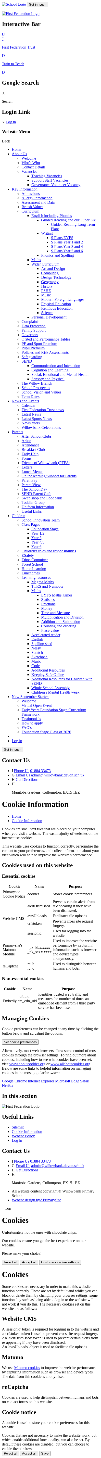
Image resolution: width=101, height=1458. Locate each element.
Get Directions (27, 779)
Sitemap (18, 1127)
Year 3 (36, 538)
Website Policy (23, 1136)
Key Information (25, 189)
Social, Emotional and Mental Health (59, 374)
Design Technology (56, 277)
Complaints (30, 321)
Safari (84, 1081)
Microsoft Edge (67, 1081)
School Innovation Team (41, 520)
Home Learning (34, 569)
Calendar (29, 405)
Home (16, 149)
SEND (27, 361)
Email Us (23, 775)
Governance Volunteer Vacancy (55, 185)
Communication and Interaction (55, 366)
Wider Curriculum (45, 264)
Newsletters (31, 423)
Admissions (31, 193)
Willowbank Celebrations (41, 427)
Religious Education (57, 308)
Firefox (7, 1085)
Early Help (30, 454)
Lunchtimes (31, 573)
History (47, 286)
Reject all (10, 1262)
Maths (36, 260)
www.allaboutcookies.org (70, 1064)
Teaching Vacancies (46, 176)
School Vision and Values (41, 392)
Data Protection (34, 326)
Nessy (36, 648)
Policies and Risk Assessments (45, 352)
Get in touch (37, 4)
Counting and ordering (58, 626)
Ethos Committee (35, 560)
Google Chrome (15, 1081)
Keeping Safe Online (47, 674)
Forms (26, 458)
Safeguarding (32, 357)
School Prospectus (36, 388)
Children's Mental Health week (55, 692)
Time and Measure (55, 613)
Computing (50, 273)
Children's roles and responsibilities (49, 551)
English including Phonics (51, 216)
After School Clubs (36, 436)
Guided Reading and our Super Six (68, 220)
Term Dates (30, 396)
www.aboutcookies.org (27, 1064)
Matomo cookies (27, 1368)
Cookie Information (27, 821)
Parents (17, 432)
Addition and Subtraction (60, 622)
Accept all (29, 1262)
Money (46, 608)
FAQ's (27, 727)
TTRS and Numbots (47, 586)
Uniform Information (38, 507)
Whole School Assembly (50, 688)
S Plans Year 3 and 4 (67, 246)
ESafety (28, 555)
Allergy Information (37, 198)
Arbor (26, 441)
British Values (32, 207)
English (37, 639)
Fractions (48, 604)
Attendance (30, 445)
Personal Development (48, 317)
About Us (19, 154)
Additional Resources (48, 670)
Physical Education (56, 304)
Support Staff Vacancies (49, 180)
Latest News (31, 414)
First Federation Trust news (43, 410)
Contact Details (33, 167)
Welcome (29, 158)
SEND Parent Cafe (36, 494)
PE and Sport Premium (39, 344)
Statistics (48, 599)
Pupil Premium (33, 348)
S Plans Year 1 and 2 (67, 242)
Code (35, 666)
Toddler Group (33, 502)
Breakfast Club (33, 449)
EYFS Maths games (56, 595)
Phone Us (21, 771)
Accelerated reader (45, 635)
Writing (47, 233)
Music (46, 295)
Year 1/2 (37, 533)
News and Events (25, 401)
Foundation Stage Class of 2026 (46, 732)
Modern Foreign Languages (62, 299)
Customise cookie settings (60, 1262)
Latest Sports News (37, 419)
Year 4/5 (37, 542)
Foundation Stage (45, 529)
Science (47, 313)
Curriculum (30, 211)
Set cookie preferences (20, 1042)
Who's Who (31, 163)
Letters (27, 467)
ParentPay (29, 480)
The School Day (34, 489)
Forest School (32, 564)
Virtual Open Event (37, 705)
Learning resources (36, 577)
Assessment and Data (38, 202)
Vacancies (29, 171)
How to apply (32, 723)
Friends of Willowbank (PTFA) (46, 463)
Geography (50, 282)
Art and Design (53, 268)
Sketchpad (39, 657)
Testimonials (31, 719)
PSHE (46, 291)
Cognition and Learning (49, 370)
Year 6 (36, 547)
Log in (11, 122)
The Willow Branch (37, 383)
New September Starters (30, 697)
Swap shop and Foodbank (42, 498)
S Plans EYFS (62, 238)
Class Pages (31, 524)
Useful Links (32, 511)
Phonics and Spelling (57, 255)
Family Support (34, 330)
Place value (50, 630)
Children (18, 516)
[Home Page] (14, 4)
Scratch (37, 652)
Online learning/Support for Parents (49, 476)
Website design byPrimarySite (36, 1200)
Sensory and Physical (47, 379)
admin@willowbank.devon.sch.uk (57, 775)
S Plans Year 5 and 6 (67, 251)
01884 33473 (40, 771)
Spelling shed (41, 644)
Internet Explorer (41, 1081)
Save (45, 1453)
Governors (30, 335)
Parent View (31, 485)
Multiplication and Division (62, 617)
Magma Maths (42, 582)
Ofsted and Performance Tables (46, 339)
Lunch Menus (32, 471)
